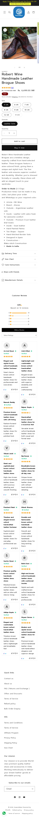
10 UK (27, 110)
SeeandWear (18, 807)
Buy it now (19, 148)
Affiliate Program (11, 733)
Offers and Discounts (13, 693)
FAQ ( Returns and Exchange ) (16, 688)
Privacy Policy (10, 738)
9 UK (16, 110)
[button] (4, 12)
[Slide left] (14, 67)
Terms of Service (11, 698)
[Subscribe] (32, 789)
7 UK (27, 104)
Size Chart (8, 748)
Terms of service (14, 813)
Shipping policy (27, 813)
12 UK (6, 115)
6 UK (16, 104)
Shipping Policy (10, 743)
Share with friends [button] (11, 272)
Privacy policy (29, 810)
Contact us (8, 678)
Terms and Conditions (13, 723)
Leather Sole (9, 123)
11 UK (18, 115)
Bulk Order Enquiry (12, 708)
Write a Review (19, 330)
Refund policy (10, 703)
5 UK (6, 104)
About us (8, 683)
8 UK (6, 110)
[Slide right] (24, 67)
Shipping (15, 97)
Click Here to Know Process (20, 4)
